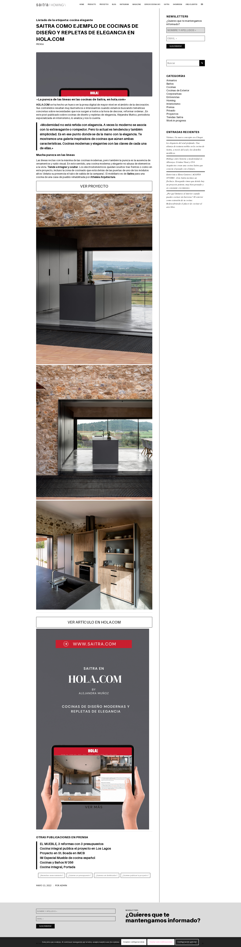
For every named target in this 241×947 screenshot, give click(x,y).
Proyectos (172, 113)
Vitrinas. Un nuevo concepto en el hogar (184, 137)
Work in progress (176, 120)
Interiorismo (173, 103)
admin (63, 886)
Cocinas (171, 87)
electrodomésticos (95, 167)
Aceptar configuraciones (133, 942)
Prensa (40, 44)
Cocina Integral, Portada (57, 867)
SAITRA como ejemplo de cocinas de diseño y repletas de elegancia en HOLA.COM (87, 32)
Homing (170, 100)
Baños (170, 83)
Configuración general (187, 942)
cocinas (101, 139)
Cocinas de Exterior (177, 90)
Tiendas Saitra (174, 117)
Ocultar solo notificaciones (160, 942)
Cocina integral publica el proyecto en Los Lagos (75, 848)
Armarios (171, 80)
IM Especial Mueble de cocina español (67, 858)
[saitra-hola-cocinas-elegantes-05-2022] (94, 74)
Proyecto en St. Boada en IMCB (62, 853)
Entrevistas (172, 97)
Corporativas (174, 93)
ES (202, 4)
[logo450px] (51, 4)
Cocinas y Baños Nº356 (56, 862)
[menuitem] (82, 4)
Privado (170, 110)
